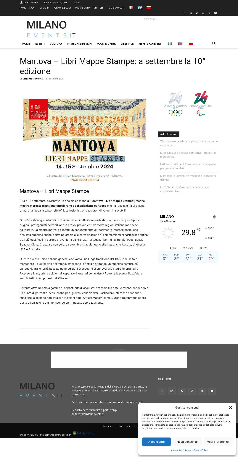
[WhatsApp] (40, 87)
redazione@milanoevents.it (125, 402)
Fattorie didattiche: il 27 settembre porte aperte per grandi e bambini (188, 166)
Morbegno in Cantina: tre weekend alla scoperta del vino (188, 177)
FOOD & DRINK (82, 7)
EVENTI (32, 7)
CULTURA (44, 7)
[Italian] (131, 7)
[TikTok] (203, 13)
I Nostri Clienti (123, 426)
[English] (140, 7)
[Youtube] (215, 13)
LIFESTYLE (98, 7)
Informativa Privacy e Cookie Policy (189, 450)
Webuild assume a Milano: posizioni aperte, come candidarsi (189, 143)
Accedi (76, 2)
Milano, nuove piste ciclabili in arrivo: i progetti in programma (188, 154)
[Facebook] (185, 13)
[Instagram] (191, 13)
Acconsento (156, 441)
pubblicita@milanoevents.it (88, 414)
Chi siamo (107, 426)
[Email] (57, 87)
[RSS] (197, 13)
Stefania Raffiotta (33, 78)
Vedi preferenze (218, 441)
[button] (230, 407)
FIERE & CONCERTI (116, 7)
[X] (209, 13)
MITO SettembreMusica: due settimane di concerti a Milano (184, 189)
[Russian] (149, 7)
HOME (23, 7)
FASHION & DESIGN (62, 7)
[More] (66, 87)
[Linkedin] (49, 87)
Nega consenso (187, 441)
